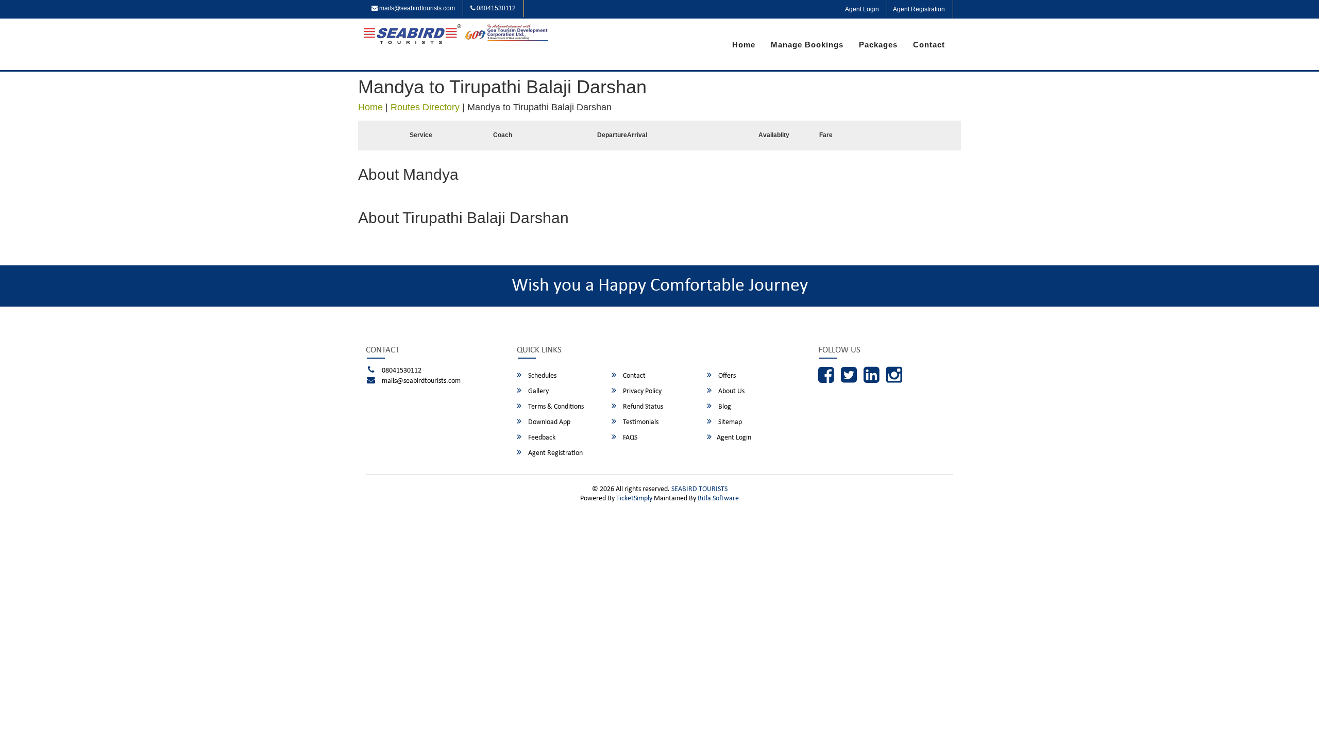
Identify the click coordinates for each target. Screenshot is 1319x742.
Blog (724, 407)
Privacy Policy (641, 391)
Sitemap (729, 422)
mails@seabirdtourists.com (416, 8)
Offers (726, 376)
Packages (878, 44)
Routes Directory (425, 107)
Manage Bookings (807, 44)
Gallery (538, 391)
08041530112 (495, 8)
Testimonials (639, 422)
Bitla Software (718, 498)
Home (743, 44)
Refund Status (642, 407)
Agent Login (862, 9)
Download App (548, 422)
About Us (731, 391)
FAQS (629, 438)
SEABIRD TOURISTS (699, 489)
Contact (929, 44)
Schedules (541, 376)
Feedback (541, 438)
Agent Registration (919, 9)
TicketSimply (634, 498)
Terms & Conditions (555, 407)
